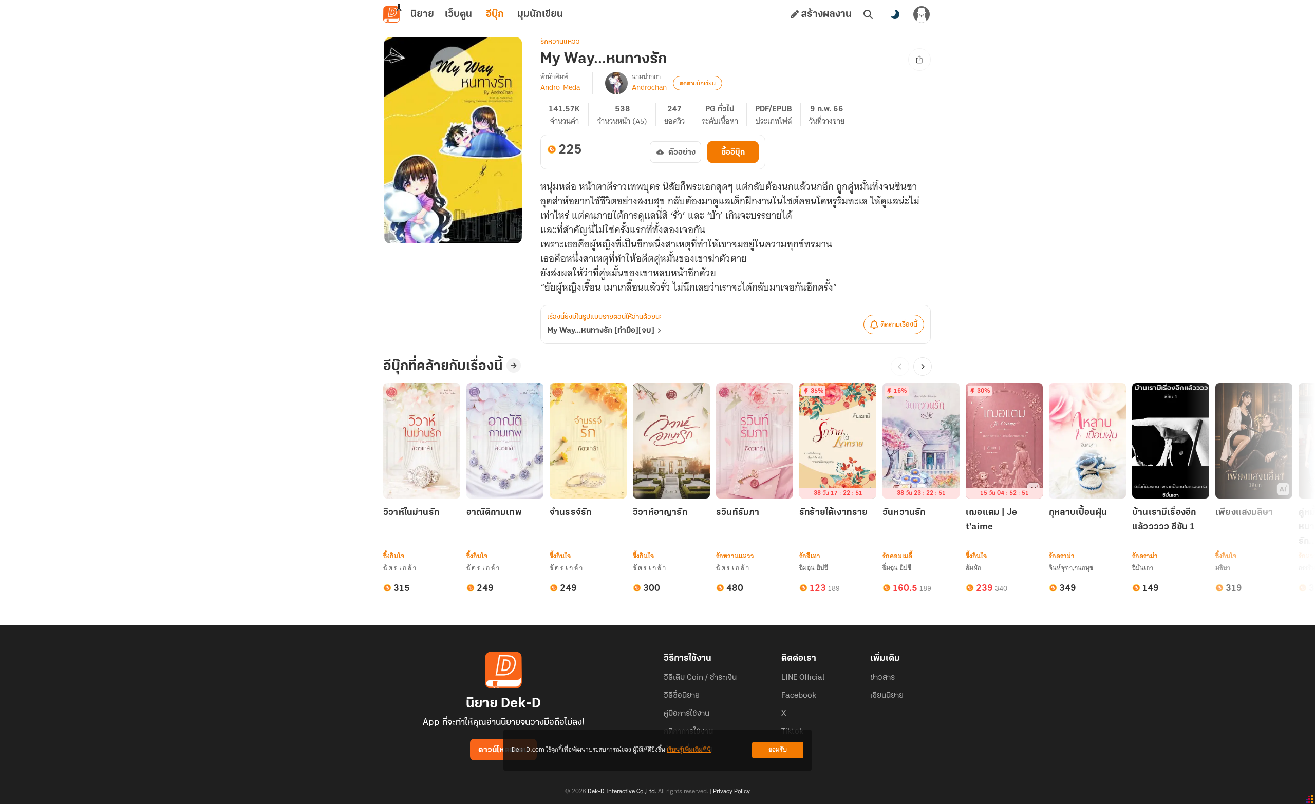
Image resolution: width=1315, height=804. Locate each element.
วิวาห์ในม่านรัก (411, 513)
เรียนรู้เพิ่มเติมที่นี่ (689, 750)
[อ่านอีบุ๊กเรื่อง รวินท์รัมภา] (754, 441)
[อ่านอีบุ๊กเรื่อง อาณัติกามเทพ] (504, 441)
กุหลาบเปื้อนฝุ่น (1078, 513)
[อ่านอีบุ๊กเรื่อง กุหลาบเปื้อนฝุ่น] (1087, 441)
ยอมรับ (777, 750)
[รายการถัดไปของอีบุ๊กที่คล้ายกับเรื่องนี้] (922, 366)
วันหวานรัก (903, 513)
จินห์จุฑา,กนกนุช (1071, 567)
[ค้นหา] (868, 14)
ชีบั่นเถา (1142, 567)
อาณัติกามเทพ (494, 513)
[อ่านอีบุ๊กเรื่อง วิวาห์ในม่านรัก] (421, 441)
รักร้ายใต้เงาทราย (833, 513)
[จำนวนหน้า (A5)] (626, 114)
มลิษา (1222, 567)
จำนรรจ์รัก (570, 513)
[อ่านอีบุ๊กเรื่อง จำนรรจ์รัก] (588, 441)
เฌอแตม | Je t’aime (991, 520)
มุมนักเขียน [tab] (540, 14)
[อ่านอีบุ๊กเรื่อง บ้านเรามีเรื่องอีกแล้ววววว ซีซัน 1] (1170, 441)
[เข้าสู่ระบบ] (921, 14)
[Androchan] (616, 83)
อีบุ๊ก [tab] (495, 14)
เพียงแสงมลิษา (1244, 513)
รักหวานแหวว (560, 42)
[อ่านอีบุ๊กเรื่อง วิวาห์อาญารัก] (671, 441)
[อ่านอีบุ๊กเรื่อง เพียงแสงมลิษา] (1253, 441)
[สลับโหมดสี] (895, 14)
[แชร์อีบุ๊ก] (919, 59)
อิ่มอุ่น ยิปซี (813, 567)
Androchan (649, 87)
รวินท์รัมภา (737, 513)
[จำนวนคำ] (569, 114)
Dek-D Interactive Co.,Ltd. (622, 792)
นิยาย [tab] (422, 14)
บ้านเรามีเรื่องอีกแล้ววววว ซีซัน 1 (1164, 520)
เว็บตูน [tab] (458, 14)
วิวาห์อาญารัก (660, 513)
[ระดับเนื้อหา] (724, 114)
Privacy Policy (731, 792)
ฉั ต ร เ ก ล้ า (400, 567)
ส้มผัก (973, 567)
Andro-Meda (560, 87)
